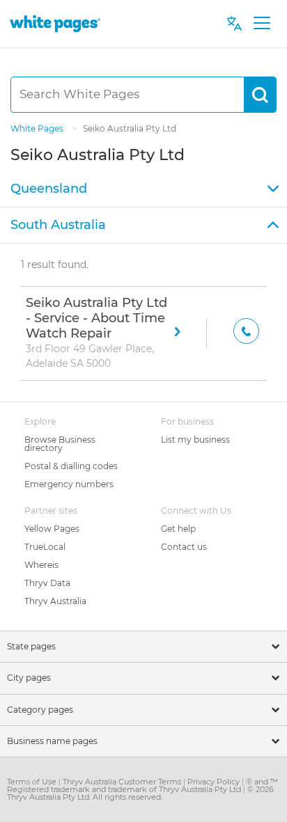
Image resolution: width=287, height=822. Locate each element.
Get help (178, 528)
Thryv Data (47, 583)
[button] (143, 189)
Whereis (41, 565)
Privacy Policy (214, 782)
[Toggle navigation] (261, 24)
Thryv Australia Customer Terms (123, 782)
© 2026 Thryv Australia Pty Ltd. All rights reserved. (140, 793)
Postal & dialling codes (71, 466)
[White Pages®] (55, 23)
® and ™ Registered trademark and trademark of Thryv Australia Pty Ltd (142, 785)
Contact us (184, 547)
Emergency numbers (69, 484)
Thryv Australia (55, 601)
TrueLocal (44, 547)
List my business (195, 439)
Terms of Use (33, 782)
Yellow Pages (51, 528)
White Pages (37, 128)
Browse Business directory (59, 443)
